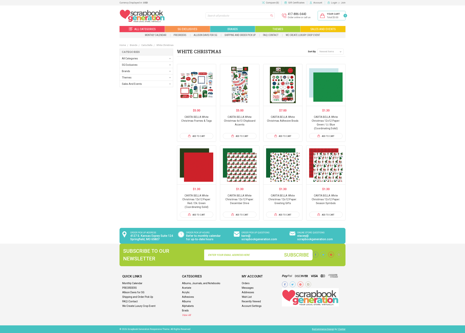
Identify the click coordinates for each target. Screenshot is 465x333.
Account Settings (252, 305)
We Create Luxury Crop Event (303, 35)
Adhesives (188, 296)
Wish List (247, 296)
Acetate (186, 287)
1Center (341, 329)
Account (317, 2)
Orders (246, 283)
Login (334, 2)
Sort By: (312, 51)
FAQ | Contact (270, 35)
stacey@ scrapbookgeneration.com (315, 237)
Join (343, 2)
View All (186, 315)
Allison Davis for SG (205, 35)
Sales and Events (323, 29)
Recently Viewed (251, 301)
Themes (277, 29)
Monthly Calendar (155, 35)
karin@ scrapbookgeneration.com (259, 237)
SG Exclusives (187, 29)
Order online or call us (299, 17)
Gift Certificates (296, 2)
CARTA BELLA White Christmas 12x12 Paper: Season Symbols (326, 199)
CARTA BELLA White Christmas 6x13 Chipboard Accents (239, 120)
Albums (186, 301)
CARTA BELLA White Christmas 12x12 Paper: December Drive (239, 199)
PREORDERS (180, 35)
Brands (232, 29)
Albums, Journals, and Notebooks (201, 283)
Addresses (248, 292)
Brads (185, 310)
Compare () (272, 2)
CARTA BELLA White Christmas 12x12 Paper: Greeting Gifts (282, 199)
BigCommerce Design (323, 329)
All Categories (145, 29)
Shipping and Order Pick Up (240, 35)
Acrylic (186, 292)
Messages (248, 287)
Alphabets (188, 305)
